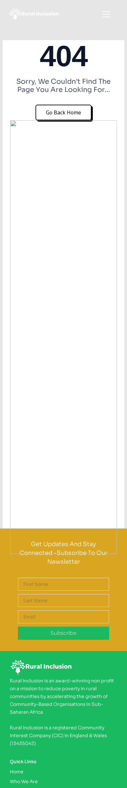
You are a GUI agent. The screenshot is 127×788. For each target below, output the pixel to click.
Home (16, 772)
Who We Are (24, 781)
